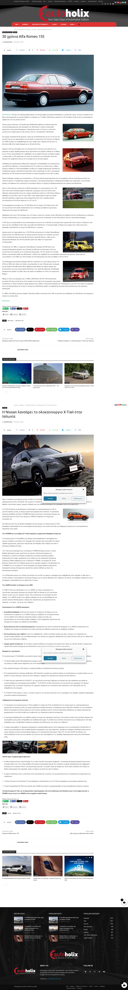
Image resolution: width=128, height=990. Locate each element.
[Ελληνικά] (123, 2)
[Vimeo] (110, 4)
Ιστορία (34, 29)
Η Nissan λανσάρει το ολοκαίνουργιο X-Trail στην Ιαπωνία (76, 341)
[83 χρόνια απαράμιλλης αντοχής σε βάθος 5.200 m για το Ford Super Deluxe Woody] (16, 373)
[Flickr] (95, 972)
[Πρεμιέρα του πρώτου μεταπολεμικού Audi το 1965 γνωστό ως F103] (79, 373)
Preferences (78, 498)
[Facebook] (102, 4)
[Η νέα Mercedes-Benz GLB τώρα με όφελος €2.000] (18, 920)
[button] (83, 489)
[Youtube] (113, 4)
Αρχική (16, 29)
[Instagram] (105, 4)
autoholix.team (8, 42)
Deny (64, 498)
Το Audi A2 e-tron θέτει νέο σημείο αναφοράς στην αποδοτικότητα (33, 928)
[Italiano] (125, 2)
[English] (115, 2)
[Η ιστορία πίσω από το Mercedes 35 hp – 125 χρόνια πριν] (48, 373)
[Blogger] (85, 972)
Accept (50, 498)
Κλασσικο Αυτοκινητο (25, 29)
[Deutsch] (120, 2)
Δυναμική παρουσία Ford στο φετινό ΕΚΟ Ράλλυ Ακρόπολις (21, 341)
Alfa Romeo (7, 115)
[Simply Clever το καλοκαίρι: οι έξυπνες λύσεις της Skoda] (18, 938)
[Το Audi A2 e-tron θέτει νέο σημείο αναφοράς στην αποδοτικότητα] (18, 929)
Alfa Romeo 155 (19, 320)
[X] (108, 4)
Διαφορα (5, 383)
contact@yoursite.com (54, 979)
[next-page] (6, 392)
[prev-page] (3, 392)
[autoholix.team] (9, 349)
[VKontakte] (104, 972)
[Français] (118, 2)
